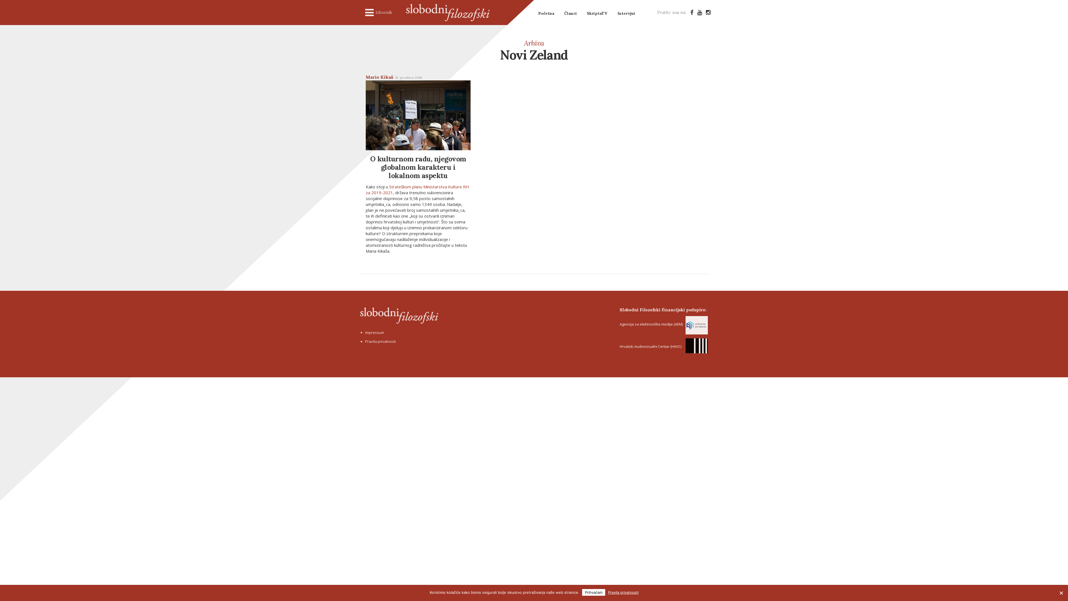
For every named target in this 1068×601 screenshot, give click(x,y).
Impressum (374, 332)
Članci (570, 13)
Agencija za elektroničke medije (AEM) (651, 324)
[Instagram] (708, 12)
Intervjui (626, 13)
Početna (546, 13)
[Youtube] (699, 12)
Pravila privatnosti (380, 341)
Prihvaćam (593, 592)
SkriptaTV (597, 13)
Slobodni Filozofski (448, 12)
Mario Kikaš (379, 77)
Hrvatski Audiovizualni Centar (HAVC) (650, 346)
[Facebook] (691, 12)
